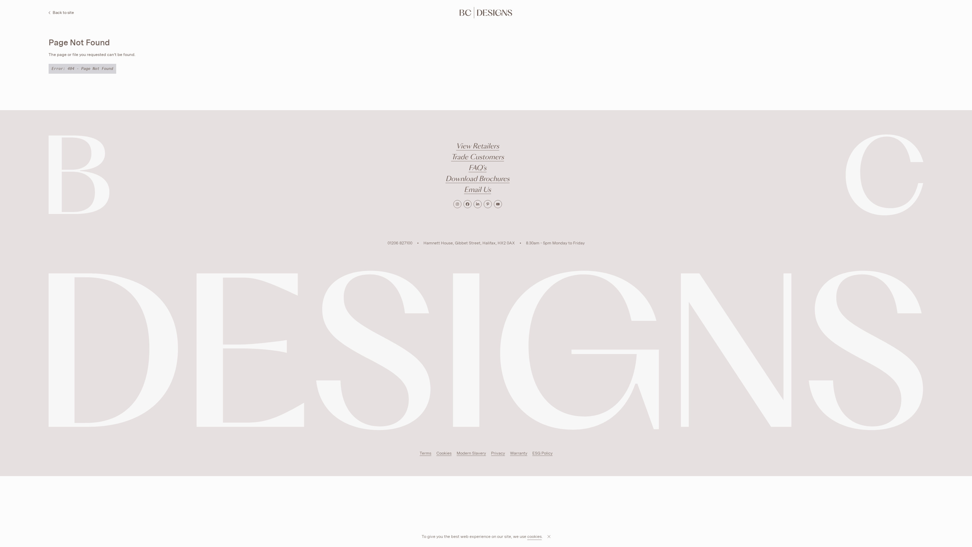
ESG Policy (542, 453)
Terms (425, 453)
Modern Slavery (471, 453)
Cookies (444, 453)
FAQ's (478, 168)
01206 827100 (400, 243)
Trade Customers (477, 157)
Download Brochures (478, 179)
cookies (534, 536)
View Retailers (477, 146)
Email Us (477, 190)
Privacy (498, 453)
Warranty (518, 453)
